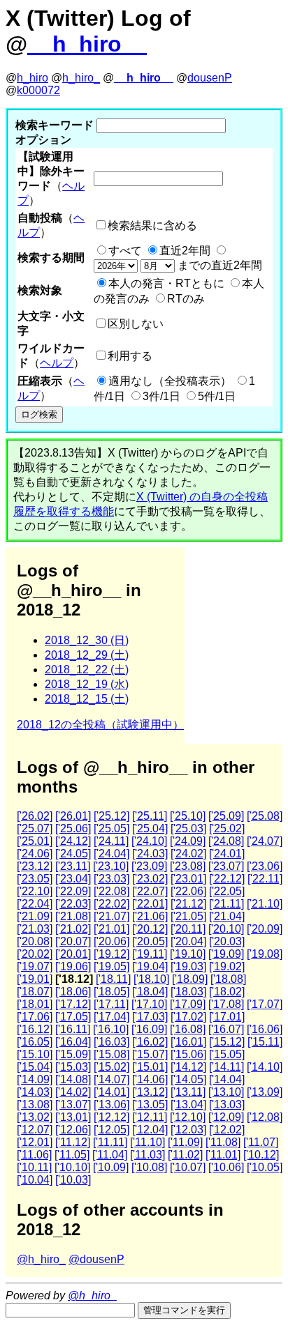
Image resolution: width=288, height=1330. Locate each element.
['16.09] (149, 1029)
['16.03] (111, 1042)
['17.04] (111, 1017)
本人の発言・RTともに (166, 283)
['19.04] (150, 966)
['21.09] (34, 916)
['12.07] (34, 1130)
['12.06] (73, 1130)
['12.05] (111, 1130)
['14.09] (34, 1079)
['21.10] (264, 904)
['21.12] (188, 904)
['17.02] (188, 1017)
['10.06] (226, 1167)
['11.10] (147, 1142)
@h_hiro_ (41, 1259)
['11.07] (260, 1142)
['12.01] (34, 1142)
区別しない (136, 324)
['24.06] (34, 853)
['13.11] (188, 1092)
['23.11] (72, 866)
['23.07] (226, 866)
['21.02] (73, 929)
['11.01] (223, 1155)
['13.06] (111, 1104)
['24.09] (188, 841)
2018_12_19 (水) (87, 684)
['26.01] (73, 816)
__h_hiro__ (87, 43)
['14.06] (150, 1079)
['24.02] (188, 853)
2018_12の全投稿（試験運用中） (100, 725)
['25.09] (226, 816)
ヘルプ (56, 363)
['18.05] (111, 992)
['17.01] (227, 1017)
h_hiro (32, 78)
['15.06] (188, 1054)
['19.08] (264, 954)
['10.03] (73, 1180)
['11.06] (34, 1155)
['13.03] (227, 1104)
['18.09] (190, 979)
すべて (125, 251)
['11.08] (223, 1142)
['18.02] (227, 992)
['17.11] (111, 1004)
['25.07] (34, 828)
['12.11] (149, 1117)
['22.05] (227, 891)
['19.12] (111, 954)
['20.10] (226, 929)
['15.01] (150, 1067)
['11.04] (109, 1155)
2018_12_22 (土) (87, 669)
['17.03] (150, 1017)
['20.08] (34, 941)
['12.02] (227, 1130)
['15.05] (227, 1054)
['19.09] (226, 954)
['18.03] (188, 992)
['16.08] (188, 1029)
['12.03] (188, 1130)
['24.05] (73, 853)
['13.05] (150, 1104)
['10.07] (188, 1167)
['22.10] (34, 891)
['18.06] (73, 992)
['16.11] (72, 1029)
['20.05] (150, 941)
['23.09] (149, 866)
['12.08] (264, 1117)
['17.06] (34, 1017)
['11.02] (185, 1155)
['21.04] (227, 916)
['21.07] (111, 916)
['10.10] (72, 1167)
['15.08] (111, 1054)
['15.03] (73, 1067)
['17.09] (188, 1004)
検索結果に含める (152, 225)
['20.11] (188, 929)
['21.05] (188, 916)
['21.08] (73, 916)
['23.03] (111, 879)
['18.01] (34, 1004)
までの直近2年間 (218, 265)
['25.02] (227, 828)
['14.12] (188, 1067)
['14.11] (226, 1067)
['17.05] (73, 1017)
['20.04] (188, 941)
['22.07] (150, 891)
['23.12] (34, 866)
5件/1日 (217, 396)
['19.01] (34, 979)
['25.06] (73, 828)
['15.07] (150, 1054)
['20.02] (34, 954)
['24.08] (226, 841)
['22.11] (264, 879)
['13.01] (73, 1117)
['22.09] (73, 891)
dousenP (209, 78)
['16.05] (34, 1042)
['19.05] (111, 966)
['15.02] (111, 1067)
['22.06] (188, 891)
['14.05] (188, 1079)
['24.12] (73, 841)
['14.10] (264, 1067)
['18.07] (34, 992)
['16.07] (226, 1029)
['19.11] (149, 954)
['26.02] (34, 816)
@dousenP (96, 1259)
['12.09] (226, 1117)
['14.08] (73, 1079)
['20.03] (227, 941)
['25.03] (188, 828)
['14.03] (34, 1092)
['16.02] (150, 1042)
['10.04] (34, 1180)
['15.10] (34, 1054)
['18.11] (113, 979)
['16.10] (111, 1029)
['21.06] (150, 916)
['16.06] (264, 1029)
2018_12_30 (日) (87, 640)
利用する (130, 356)
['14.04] (227, 1079)
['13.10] (226, 1092)
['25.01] (34, 841)
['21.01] (111, 929)
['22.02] (111, 904)
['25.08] (264, 816)
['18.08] (228, 979)
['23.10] (111, 866)
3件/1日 (161, 396)
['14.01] (111, 1092)
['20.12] (150, 929)
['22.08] (111, 891)
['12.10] (188, 1117)
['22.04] (34, 904)
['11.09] (185, 1142)
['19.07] (34, 966)
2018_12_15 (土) (87, 699)
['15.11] (264, 1042)
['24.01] (227, 853)
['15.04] (34, 1067)
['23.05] (34, 879)
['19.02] (227, 966)
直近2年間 (184, 251)
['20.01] (73, 954)
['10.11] (34, 1167)
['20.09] (264, 929)
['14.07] (111, 1079)
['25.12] (111, 816)
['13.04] (188, 1104)
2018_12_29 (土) (87, 655)
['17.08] (226, 1004)
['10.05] (264, 1167)
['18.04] (150, 992)
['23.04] (73, 879)
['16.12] (34, 1029)
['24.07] (264, 841)
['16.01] (188, 1042)
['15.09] (73, 1054)
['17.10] (149, 1004)
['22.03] (73, 904)
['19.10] (188, 954)
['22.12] (227, 879)
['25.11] (149, 816)
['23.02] (150, 879)
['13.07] (73, 1104)
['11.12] (72, 1142)
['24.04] (111, 853)
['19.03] (188, 966)
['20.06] (111, 941)
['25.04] (150, 828)
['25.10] (188, 816)
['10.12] (261, 1155)
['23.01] (188, 879)
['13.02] (34, 1117)
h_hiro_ (81, 78)
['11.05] (72, 1155)
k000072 (38, 90)
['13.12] (150, 1092)
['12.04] (150, 1130)
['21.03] (34, 929)
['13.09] (264, 1092)
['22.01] (150, 904)
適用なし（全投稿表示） (169, 381)
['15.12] (227, 1042)
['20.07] (73, 941)
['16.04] (73, 1042)
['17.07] (264, 1004)
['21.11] (226, 904)
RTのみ (186, 299)
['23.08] (188, 866)
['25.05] (111, 828)
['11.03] (147, 1155)
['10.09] (111, 1167)
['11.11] (110, 1142)
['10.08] (149, 1167)
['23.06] (264, 866)
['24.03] (150, 853)
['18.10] (151, 979)
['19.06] (73, 966)
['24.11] (111, 841)
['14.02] (73, 1092)
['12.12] (111, 1117)
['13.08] (34, 1104)
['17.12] (73, 1004)
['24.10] (149, 841)
